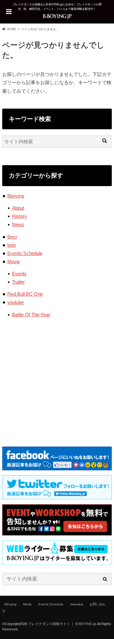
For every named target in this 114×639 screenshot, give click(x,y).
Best (12, 236)
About (18, 208)
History (19, 216)
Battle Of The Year (31, 314)
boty (11, 245)
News (18, 224)
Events (19, 273)
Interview (76, 604)
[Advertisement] (57, 377)
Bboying (15, 195)
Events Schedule (24, 253)
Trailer (18, 282)
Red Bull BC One (25, 294)
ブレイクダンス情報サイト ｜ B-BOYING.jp (62, 624)
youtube (15, 302)
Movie (13, 261)
